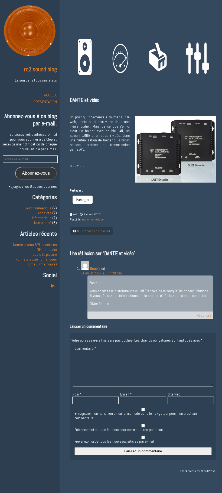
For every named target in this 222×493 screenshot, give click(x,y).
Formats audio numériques (36, 259)
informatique (41, 217)
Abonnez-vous (36, 173)
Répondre (204, 315)
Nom (77, 394)
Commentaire (85, 348)
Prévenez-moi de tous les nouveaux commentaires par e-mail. (119, 429)
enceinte (44, 212)
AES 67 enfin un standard (93, 231)
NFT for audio (47, 249)
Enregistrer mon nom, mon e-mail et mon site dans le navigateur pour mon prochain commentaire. (135, 415)
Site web (174, 394)
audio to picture (45, 254)
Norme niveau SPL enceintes (35, 244)
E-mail (126, 394)
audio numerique (38, 208)
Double (95, 268)
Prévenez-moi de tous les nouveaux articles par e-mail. (114, 441)
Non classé (42, 222)
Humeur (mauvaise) (42, 264)
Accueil (50, 95)
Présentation (45, 101)
